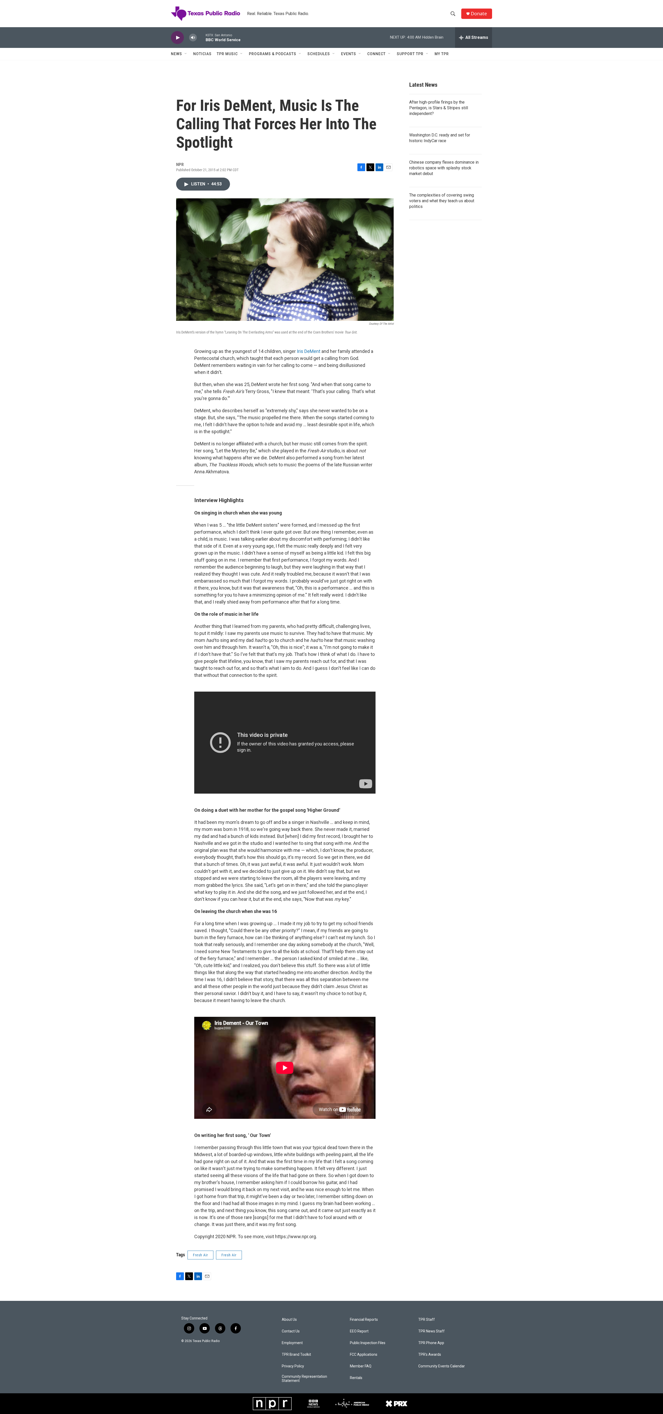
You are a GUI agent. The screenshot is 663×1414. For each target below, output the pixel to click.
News (176, 54)
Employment (292, 1343)
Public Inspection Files (367, 1343)
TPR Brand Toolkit (296, 1355)
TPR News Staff (431, 1331)
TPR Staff (426, 1320)
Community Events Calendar (441, 1366)
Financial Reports (364, 1320)
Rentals (356, 1378)
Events (348, 54)
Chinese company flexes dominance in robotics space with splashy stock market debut (444, 168)
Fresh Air (200, 1255)
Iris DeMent (308, 351)
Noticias (202, 54)
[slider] (201, 37)
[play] (177, 38)
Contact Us (291, 1331)
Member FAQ (360, 1366)
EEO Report (359, 1331)
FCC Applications (363, 1355)
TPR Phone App (431, 1343)
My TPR (442, 54)
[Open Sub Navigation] (186, 54)
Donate (479, 13)
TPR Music (227, 54)
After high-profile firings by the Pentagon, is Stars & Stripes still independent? (438, 108)
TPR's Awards (429, 1355)
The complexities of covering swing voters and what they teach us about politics (441, 201)
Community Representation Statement (304, 1379)
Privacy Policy (293, 1366)
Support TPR (410, 54)
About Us (289, 1320)
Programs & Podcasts (272, 54)
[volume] (193, 37)
